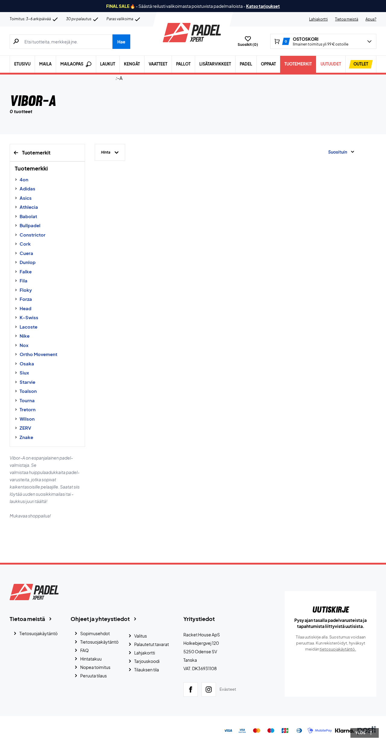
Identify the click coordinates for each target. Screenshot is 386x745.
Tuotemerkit (298, 64)
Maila (45, 64)
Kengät (132, 64)
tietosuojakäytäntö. (338, 649)
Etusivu (22, 64)
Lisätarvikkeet (215, 64)
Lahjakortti (318, 19)
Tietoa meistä (346, 19)
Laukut (107, 64)
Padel (246, 64)
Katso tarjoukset (263, 6)
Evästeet (228, 689)
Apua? (370, 19)
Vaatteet (158, 64)
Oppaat (268, 64)
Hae (121, 41)
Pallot (183, 64)
